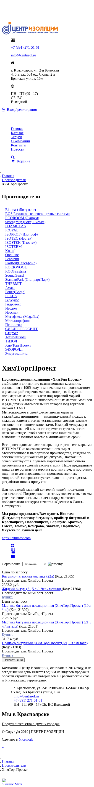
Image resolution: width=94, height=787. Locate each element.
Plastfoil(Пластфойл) (21, 263)
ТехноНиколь (15, 337)
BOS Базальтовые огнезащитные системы (37, 214)
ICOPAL (11, 230)
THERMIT (13, 284)
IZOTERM (13, 247)
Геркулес (12, 300)
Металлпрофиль (17, 321)
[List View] (13, 557)
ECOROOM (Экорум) (22, 218)
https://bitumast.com (16, 538)
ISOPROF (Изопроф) (21, 234)
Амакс (10, 288)
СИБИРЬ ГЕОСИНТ (21, 329)
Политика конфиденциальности (36, 10)
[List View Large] (13, 553)
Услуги (16, 137)
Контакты (18, 145)
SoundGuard (14, 275)
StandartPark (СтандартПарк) (27, 279)
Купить (7, 597)
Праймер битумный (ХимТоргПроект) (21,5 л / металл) (45, 643)
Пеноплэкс (13, 325)
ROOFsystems (15, 271)
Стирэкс (11, 333)
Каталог (17, 133)
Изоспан (11, 312)
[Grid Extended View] (13, 549)
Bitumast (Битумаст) (20, 210)
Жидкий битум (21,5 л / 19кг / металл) (32, 589)
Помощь (17, 14)
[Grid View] (12, 546)
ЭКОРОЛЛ (14, 349)
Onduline (12, 255)
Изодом (11, 308)
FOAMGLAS (15, 226)
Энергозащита (16, 353)
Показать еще (13, 660)
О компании (20, 141)
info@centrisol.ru (23, 55)
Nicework (26, 739)
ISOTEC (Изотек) (18, 238)
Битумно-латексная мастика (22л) (28, 576)
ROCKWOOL (16, 267)
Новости (17, 149)
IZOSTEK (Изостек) (21, 242)
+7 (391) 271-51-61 (25, 47)
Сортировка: (12, 564)
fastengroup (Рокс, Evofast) (25, 222)
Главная (17, 129)
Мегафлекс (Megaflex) (22, 316)
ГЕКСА (11, 296)
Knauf (9, 251)
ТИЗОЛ (11, 341)
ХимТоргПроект (18, 345)
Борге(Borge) (15, 292)
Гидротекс (13, 304)
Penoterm (12, 259)
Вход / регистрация (21, 109)
